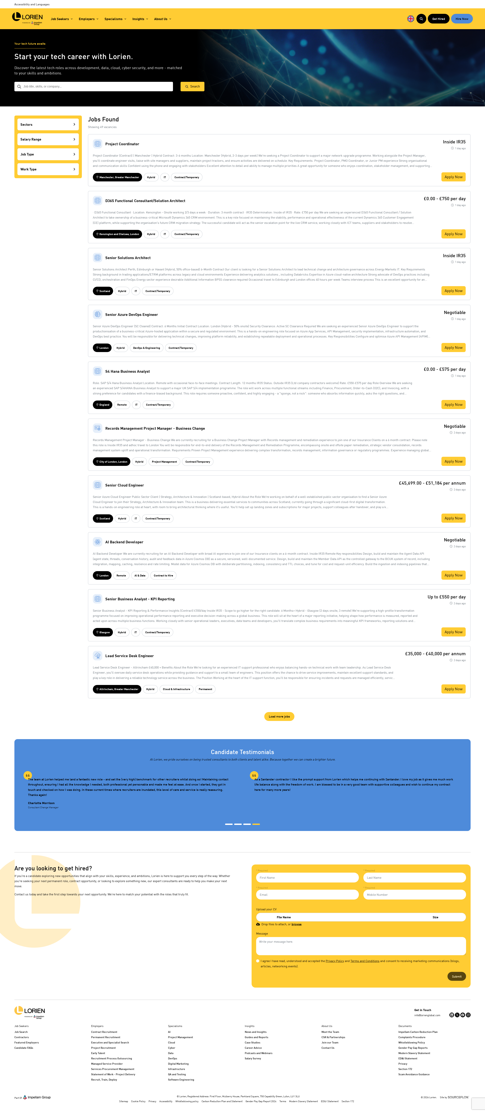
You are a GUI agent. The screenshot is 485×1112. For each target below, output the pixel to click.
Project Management (180, 1037)
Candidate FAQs (23, 1047)
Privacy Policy (335, 961)
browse (297, 924)
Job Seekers (60, 19)
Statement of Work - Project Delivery (113, 1074)
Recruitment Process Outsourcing (111, 1058)
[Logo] (29, 1012)
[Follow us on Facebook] (462, 1015)
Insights (138, 19)
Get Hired (438, 18)
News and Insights (256, 1031)
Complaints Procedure (412, 1037)
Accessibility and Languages (31, 4)
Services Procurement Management (112, 1069)
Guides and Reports (256, 1037)
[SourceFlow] (459, 1097)
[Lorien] (27, 18)
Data (170, 1053)
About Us (160, 19)
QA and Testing (177, 1074)
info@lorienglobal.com (427, 1015)
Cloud (171, 1042)
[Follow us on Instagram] (468, 1015)
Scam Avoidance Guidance (414, 1074)
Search (195, 86)
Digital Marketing (178, 1063)
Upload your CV (266, 909)
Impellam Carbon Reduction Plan (418, 1031)
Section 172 (405, 1069)
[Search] (421, 19)
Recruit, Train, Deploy (104, 1079)
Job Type (27, 154)
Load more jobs (279, 716)
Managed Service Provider (107, 1063)
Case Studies (252, 1042)
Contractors (21, 1037)
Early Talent (98, 1053)
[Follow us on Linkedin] (451, 1015)
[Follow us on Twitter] (457, 1015)
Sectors (26, 124)
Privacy (402, 1063)
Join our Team (330, 1042)
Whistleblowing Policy (411, 1042)
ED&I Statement (407, 1058)
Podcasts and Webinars (258, 1053)
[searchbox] (93, 86)
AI (169, 1031)
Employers (87, 19)
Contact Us (328, 1047)
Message (262, 933)
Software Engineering (181, 1079)
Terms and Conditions (364, 961)
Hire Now (462, 18)
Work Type (28, 169)
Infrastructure (176, 1069)
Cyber (171, 1047)
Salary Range (30, 139)
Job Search (21, 1031)
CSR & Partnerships (333, 1037)
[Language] (410, 18)
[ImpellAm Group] (37, 1097)
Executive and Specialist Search (110, 1042)
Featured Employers (26, 1042)
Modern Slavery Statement (414, 1053)
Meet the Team (330, 1031)
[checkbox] (257, 960)
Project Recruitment (103, 1047)
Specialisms (114, 19)
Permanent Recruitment (105, 1037)
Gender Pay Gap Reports (413, 1047)
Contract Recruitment (104, 1031)
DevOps (172, 1058)
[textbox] (307, 877)
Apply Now (453, 176)
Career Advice (253, 1047)
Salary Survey (253, 1058)
